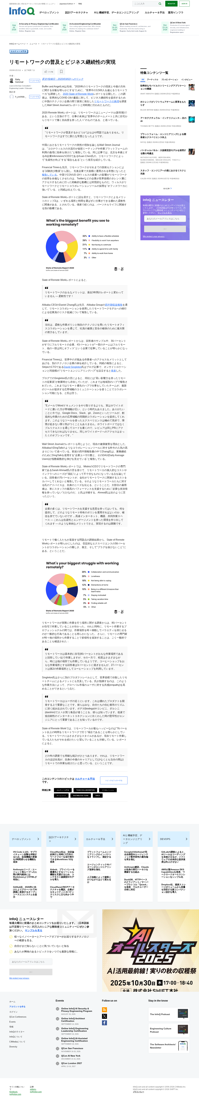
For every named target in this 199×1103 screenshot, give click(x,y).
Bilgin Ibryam (146, 110)
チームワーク (61, 795)
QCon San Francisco (72, 1048)
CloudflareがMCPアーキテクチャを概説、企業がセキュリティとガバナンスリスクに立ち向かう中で (62, 892)
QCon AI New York (70, 1056)
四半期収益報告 (114, 304)
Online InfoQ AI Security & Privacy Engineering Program (76, 1009)
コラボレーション (108, 790)
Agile (97, 795)
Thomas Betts (147, 126)
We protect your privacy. (154, 236)
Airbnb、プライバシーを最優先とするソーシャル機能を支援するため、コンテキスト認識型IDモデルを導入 (62, 874)
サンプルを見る (165, 213)
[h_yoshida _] (11, 96)
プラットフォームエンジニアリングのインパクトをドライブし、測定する (99, 854)
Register (171, 4)
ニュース (33, 44)
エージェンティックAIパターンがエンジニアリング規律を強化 (99, 867)
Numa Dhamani (147, 160)
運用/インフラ (175, 12)
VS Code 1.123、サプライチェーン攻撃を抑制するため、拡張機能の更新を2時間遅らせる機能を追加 (25, 857)
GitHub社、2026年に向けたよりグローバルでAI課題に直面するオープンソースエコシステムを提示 (25, 892)
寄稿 (11, 1027)
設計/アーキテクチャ (76, 12)
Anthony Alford (148, 157)
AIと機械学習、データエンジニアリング (116, 12)
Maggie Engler (163, 160)
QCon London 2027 (71, 1063)
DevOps (165, 839)
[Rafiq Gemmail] (11, 80)
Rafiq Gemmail (19, 80)
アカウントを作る (17, 1006)
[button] (165, 229)
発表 (113, 370)
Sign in (184, 4)
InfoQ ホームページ (17, 44)
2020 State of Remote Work (78, 94)
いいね (50, 72)
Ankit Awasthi (147, 94)
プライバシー (138, 1092)
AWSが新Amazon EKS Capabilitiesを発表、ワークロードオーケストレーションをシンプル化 (173, 873)
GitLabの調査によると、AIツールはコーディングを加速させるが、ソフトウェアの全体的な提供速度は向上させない (173, 857)
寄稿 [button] (80, 4)
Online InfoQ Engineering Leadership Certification (74, 1029)
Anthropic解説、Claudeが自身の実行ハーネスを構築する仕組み (136, 869)
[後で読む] (61, 71)
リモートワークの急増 (106, 101)
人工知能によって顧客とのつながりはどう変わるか (99, 879)
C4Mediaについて (17, 1042)
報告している (49, 174)
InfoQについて (15, 1037)
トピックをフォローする (113, 780)
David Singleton (72, 367)
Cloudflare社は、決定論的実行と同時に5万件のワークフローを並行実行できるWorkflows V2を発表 (62, 857)
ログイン (13, 1012)
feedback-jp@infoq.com (15, 1093)
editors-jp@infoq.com (36, 1090)
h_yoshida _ (20, 97)
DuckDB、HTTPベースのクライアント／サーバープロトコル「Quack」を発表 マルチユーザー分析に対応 (136, 884)
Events (12, 1022)
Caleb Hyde (145, 178)
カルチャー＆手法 (155, 12)
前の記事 (166, 188)
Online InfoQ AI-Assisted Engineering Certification (74, 1039)
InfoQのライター (16, 1032)
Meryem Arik (164, 157)
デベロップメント (49, 12)
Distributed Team (80, 795)
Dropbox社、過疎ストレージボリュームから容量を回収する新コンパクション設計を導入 (173, 888)
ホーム (12, 1001)
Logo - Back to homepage (22, 11)
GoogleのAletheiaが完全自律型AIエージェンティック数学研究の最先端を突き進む (136, 856)
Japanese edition (66, 4)
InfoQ (143, 142)
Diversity (13, 1047)
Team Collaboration (85, 790)
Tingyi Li (176, 160)
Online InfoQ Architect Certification (73, 1019)
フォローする (34, 81)
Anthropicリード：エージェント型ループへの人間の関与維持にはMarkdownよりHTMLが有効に (25, 874)
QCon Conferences (17, 1017)
